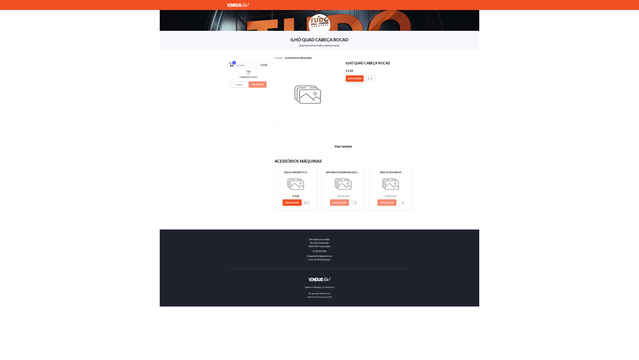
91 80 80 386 (319, 251)
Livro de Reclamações (319, 259)
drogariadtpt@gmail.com (319, 255)
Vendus (327, 293)
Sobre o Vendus (313, 287)
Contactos (328, 287)
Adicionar (354, 78)
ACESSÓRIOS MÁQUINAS (298, 58)
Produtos (279, 58)
